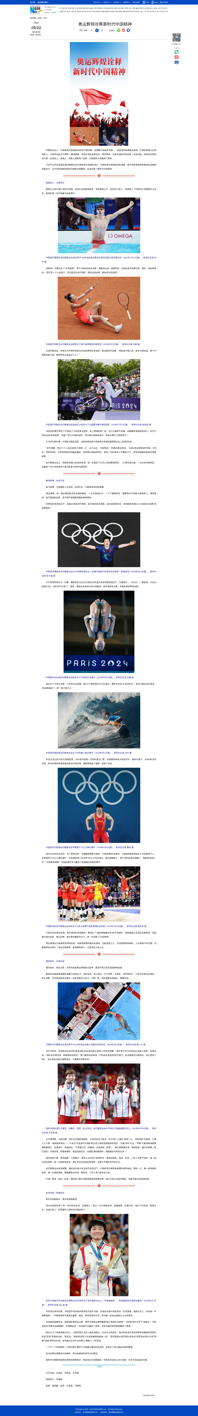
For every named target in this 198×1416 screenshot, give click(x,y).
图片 (151, 8)
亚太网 (152, 11)
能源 (120, 11)
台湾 (94, 8)
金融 (61, 11)
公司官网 (48, 10)
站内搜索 (165, 2)
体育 (126, 8)
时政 (73, 8)
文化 (130, 8)
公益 (141, 11)
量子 (122, 8)
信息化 (79, 11)
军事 (141, 8)
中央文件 (164, 8)
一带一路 (146, 11)
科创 (119, 8)
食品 (68, 11)
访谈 (144, 8)
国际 (80, 8)
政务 (155, 8)
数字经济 (85, 11)
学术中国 (91, 11)
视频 (148, 8)
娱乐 (130, 11)
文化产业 (164, 11)
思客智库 (100, 8)
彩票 (127, 11)
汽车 (64, 11)
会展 (123, 11)
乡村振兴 (98, 11)
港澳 (91, 8)
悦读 (137, 11)
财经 (83, 8)
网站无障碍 (136, 2)
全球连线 (107, 8)
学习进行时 (63, 8)
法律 (159, 8)
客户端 (147, 2)
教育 (112, 8)
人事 (76, 8)
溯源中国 (108, 11)
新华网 (33, 18)
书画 (133, 8)
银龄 (103, 11)
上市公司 (158, 11)
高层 (69, 8)
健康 (137, 8)
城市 (113, 11)
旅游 (116, 11)
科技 (115, 8)
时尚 (134, 11)
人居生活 (73, 11)
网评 (87, 8)
